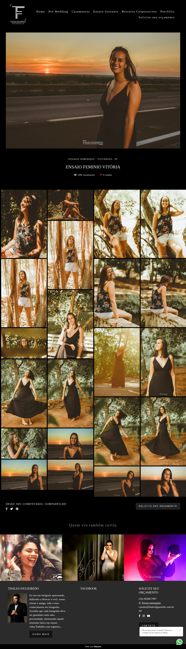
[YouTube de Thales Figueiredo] (148, 615)
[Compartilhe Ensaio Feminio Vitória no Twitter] (11, 508)
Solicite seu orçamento (157, 17)
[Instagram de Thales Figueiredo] (144, 615)
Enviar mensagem (151, 603)
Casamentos (81, 11)
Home (40, 11)
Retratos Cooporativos (139, 11)
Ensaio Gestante (105, 11)
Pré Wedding (58, 11)
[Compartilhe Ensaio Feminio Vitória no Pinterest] (17, 508)
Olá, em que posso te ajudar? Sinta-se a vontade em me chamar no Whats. (157, 631)
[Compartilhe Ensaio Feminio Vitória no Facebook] (6, 508)
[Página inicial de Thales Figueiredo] (18, 14)
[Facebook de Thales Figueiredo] (139, 615)
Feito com (93, 647)
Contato (148, 625)
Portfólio (167, 11)
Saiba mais (40, 634)
